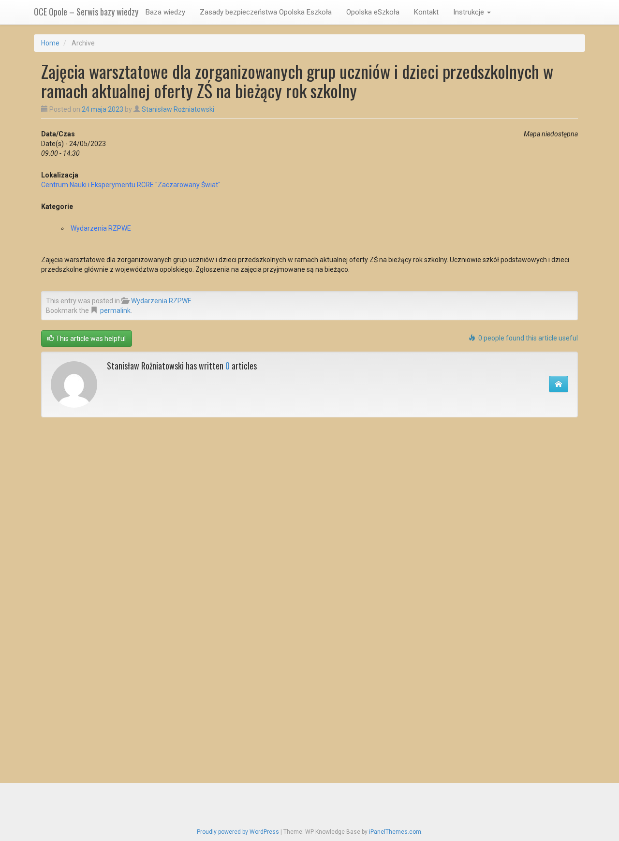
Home (50, 43)
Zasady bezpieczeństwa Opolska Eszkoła (266, 12)
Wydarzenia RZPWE (101, 228)
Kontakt (426, 12)
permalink (115, 310)
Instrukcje (469, 12)
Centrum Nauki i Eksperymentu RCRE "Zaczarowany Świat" (131, 185)
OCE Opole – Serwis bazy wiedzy (86, 11)
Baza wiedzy (165, 12)
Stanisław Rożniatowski (178, 109)
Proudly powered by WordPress (238, 831)
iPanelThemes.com (395, 831)
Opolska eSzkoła (372, 12)
